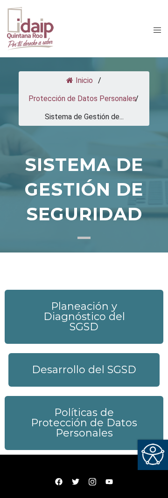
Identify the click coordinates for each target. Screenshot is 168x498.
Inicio (83, 80)
